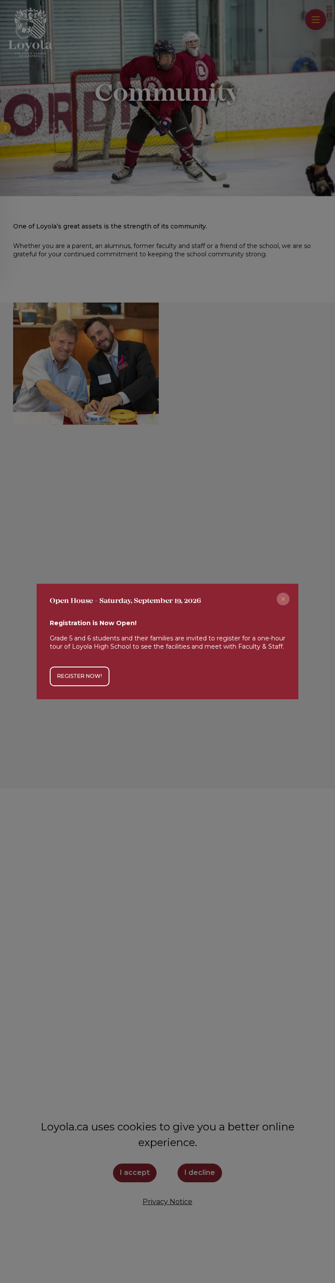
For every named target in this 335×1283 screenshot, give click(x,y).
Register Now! (79, 676)
